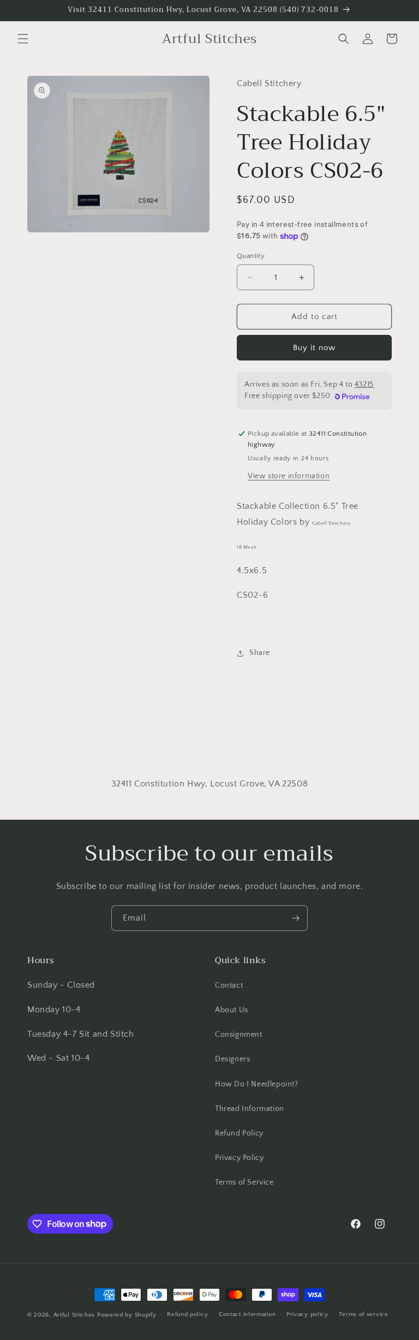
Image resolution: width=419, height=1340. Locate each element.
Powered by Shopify (127, 1315)
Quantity (251, 256)
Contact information (247, 1314)
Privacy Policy (239, 1157)
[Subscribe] (295, 918)
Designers (232, 1059)
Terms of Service (244, 1182)
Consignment (238, 1034)
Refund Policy (239, 1133)
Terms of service (363, 1314)
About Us (231, 1010)
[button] (23, 39)
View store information (289, 476)
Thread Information (249, 1108)
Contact (229, 985)
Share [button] (259, 652)
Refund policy (187, 1314)
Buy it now (314, 347)
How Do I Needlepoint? (256, 1084)
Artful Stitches (74, 1315)
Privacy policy (307, 1314)
